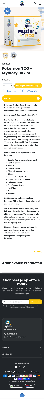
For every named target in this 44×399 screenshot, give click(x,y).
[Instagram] (20, 366)
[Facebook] (16, 366)
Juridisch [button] (7, 354)
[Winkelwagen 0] (40, 3)
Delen (39, 251)
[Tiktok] (24, 366)
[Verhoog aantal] (11, 85)
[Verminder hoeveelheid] (4, 85)
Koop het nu (11, 91)
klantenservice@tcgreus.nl (16, 337)
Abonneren (36, 301)
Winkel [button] (6, 347)
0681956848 (12, 334)
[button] (6, 3)
